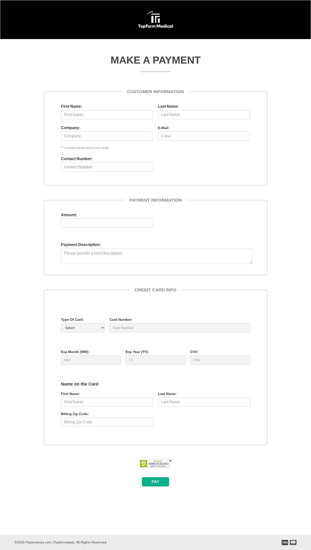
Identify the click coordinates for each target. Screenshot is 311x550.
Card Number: (121, 319)
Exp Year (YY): (137, 352)
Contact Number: (77, 159)
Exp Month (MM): (75, 352)
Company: (70, 128)
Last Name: (168, 106)
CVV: (194, 352)
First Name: (71, 106)
